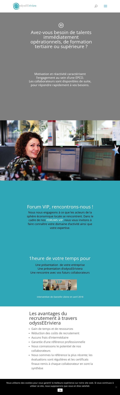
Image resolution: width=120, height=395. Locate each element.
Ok (60, 390)
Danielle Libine (61, 296)
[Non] (116, 387)
